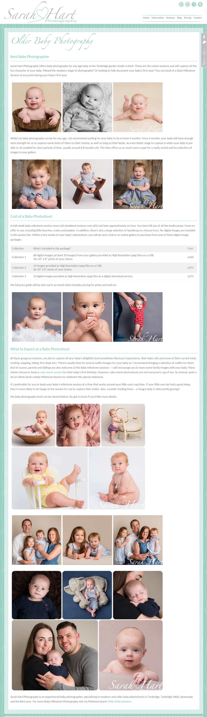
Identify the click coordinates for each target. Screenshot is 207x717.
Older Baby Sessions (119, 701)
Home (146, 18)
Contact (198, 18)
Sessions (170, 18)
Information (158, 18)
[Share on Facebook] (204, 38)
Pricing (187, 18)
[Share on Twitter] (204, 43)
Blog (179, 18)
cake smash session (51, 372)
